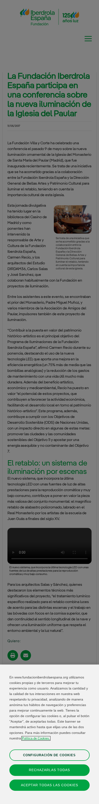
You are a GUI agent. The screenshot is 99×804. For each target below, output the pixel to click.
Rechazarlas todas (49, 770)
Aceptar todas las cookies (49, 785)
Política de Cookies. (36, 738)
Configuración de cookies (49, 755)
